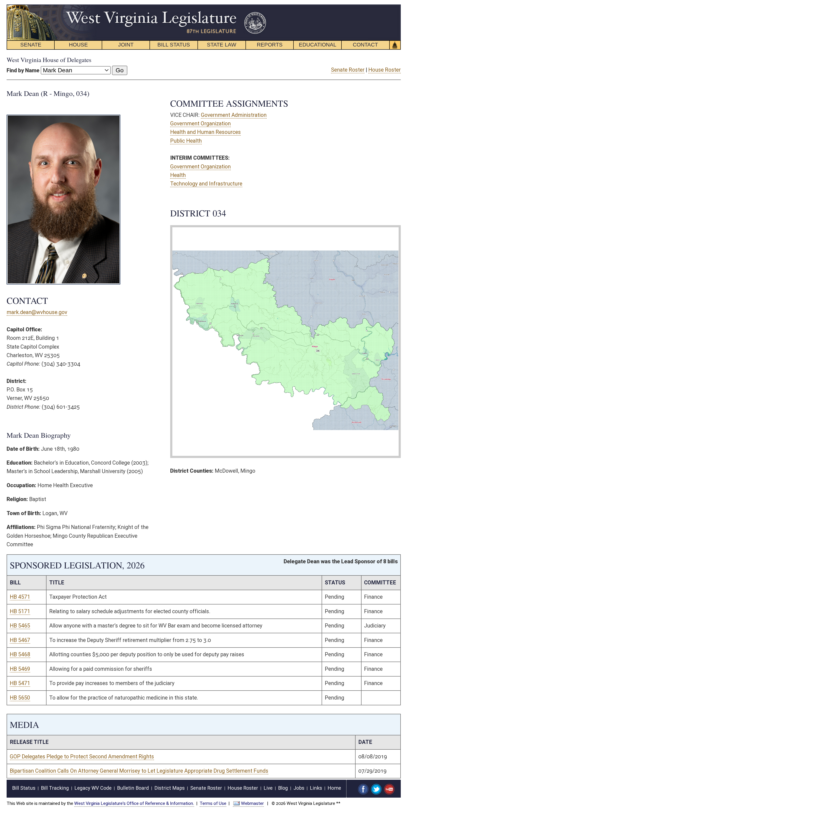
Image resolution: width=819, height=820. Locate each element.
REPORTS (270, 45)
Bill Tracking (55, 788)
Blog (283, 788)
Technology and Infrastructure (206, 184)
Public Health (186, 141)
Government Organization (200, 123)
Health (178, 175)
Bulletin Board (133, 788)
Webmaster (252, 803)
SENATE (30, 45)
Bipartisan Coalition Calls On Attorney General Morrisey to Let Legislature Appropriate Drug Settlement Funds (139, 771)
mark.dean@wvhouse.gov (37, 312)
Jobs (298, 788)
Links (316, 788)
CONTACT (365, 45)
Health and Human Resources (205, 132)
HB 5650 (20, 698)
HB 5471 (20, 683)
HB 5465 (20, 626)
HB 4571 (20, 597)
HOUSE (78, 45)
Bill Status (23, 788)
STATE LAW (221, 45)
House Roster (384, 70)
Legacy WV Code (93, 788)
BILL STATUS (173, 45)
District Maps (169, 788)
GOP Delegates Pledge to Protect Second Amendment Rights (82, 756)
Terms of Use (213, 803)
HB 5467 (20, 640)
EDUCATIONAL (317, 45)
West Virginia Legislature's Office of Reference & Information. (134, 803)
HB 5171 (20, 611)
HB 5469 (20, 669)
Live (268, 788)
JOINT (126, 45)
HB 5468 (20, 654)
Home (334, 788)
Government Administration (234, 115)
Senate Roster (347, 70)
